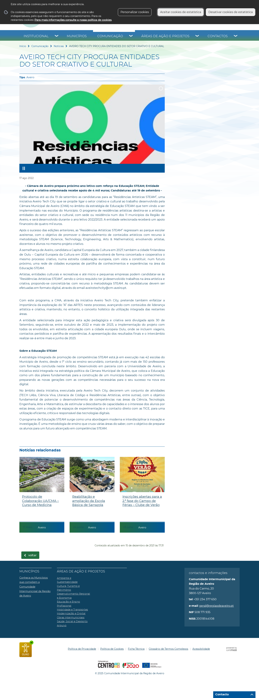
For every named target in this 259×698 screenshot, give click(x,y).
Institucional (36, 36)
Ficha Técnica (136, 648)
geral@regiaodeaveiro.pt (216, 605)
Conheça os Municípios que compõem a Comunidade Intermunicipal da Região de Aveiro (35, 586)
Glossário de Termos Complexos (168, 648)
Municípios (77, 36)
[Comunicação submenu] (131, 36)
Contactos (218, 36)
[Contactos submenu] (236, 36)
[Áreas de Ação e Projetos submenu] (197, 36)
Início (22, 46)
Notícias (59, 46)
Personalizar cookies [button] (135, 12)
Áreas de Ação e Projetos (165, 36)
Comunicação (110, 36)
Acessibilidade (201, 648)
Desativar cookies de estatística (230, 12)
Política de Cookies (112, 648)
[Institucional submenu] (57, 36)
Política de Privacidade (82, 648)
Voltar (32, 555)
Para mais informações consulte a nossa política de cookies (73, 19)
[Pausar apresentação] (23, 168)
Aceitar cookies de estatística (180, 12)
